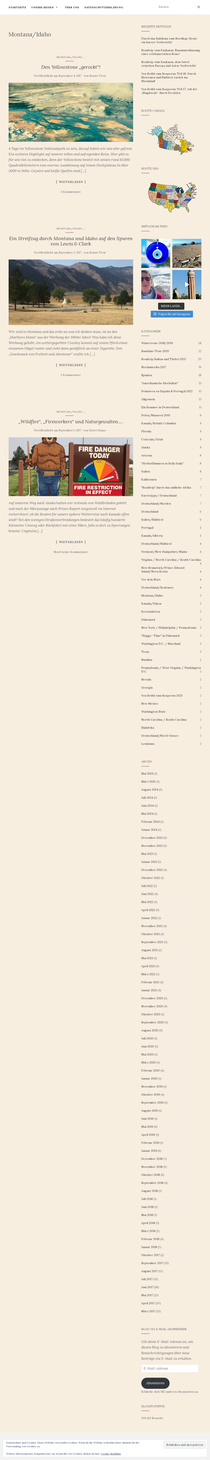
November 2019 (152, 1086)
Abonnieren (155, 1383)
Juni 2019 (147, 1118)
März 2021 (148, 974)
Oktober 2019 (150, 1094)
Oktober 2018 (150, 1175)
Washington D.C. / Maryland (160, 644)
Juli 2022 (147, 886)
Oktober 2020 (150, 1014)
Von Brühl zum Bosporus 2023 (162, 695)
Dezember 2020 (152, 998)
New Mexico (149, 703)
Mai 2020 (147, 1054)
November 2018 (152, 1167)
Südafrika (147, 727)
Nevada (146, 679)
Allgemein (148, 399)
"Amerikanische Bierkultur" (159, 383)
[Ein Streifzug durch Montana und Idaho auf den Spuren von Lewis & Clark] (71, 292)
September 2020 (152, 1022)
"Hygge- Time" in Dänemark (160, 636)
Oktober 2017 (150, 1255)
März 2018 (148, 1231)
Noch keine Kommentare (71, 552)
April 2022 (148, 910)
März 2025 (148, 781)
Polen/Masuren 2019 (155, 415)
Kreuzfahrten (150, 611)
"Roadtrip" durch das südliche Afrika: (166, 487)
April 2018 (148, 1223)
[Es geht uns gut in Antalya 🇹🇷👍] (186, 284)
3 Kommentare (71, 192)
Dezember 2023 (152, 838)
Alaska (145, 447)
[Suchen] (198, 7)
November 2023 (152, 846)
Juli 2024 (147, 797)
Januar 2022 (149, 918)
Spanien (146, 375)
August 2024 (149, 789)
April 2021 (148, 966)
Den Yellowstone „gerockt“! (70, 67)
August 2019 (149, 1110)
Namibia (146, 660)
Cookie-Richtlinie (111, 1453)
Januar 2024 (149, 830)
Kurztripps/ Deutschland (159, 495)
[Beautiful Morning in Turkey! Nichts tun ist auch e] (186, 253)
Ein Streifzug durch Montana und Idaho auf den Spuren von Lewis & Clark (71, 241)
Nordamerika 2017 (153, 367)
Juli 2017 (147, 1279)
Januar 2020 (149, 1078)
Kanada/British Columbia (158, 423)
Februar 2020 (150, 1070)
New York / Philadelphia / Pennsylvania (168, 627)
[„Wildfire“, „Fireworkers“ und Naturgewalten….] (71, 466)
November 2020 (152, 1006)
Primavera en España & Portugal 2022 (167, 391)
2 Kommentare (71, 375)
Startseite (17, 7)
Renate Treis (97, 76)
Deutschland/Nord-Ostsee (160, 736)
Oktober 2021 (150, 934)
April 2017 (148, 1303)
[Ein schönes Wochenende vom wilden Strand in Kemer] (155, 284)
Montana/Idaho (69, 57)
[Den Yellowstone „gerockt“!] (71, 112)
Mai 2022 (147, 902)
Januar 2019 (149, 1151)
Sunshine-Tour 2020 (155, 351)
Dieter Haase (97, 430)
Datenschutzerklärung (103, 7)
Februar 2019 (150, 1143)
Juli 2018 (147, 1199)
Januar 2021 (149, 990)
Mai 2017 (147, 1295)
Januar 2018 (149, 1247)
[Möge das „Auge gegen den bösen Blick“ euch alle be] (155, 253)
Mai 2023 (147, 854)
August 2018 (149, 1191)
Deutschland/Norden (156, 503)
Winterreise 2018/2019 (157, 343)
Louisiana (147, 744)
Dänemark (148, 619)
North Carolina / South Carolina (163, 719)
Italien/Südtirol (152, 519)
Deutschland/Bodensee (157, 587)
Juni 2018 (147, 1207)
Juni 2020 (147, 1046)
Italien (145, 471)
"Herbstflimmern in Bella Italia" (162, 463)
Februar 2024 (150, 822)
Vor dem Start (151, 579)
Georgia (147, 687)
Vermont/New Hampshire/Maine (164, 552)
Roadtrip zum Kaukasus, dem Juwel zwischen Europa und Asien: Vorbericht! (168, 63)
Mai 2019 (147, 1126)
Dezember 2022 (152, 870)
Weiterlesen (71, 182)
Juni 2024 (147, 805)
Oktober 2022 (150, 878)
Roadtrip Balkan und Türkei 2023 (163, 359)
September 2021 (152, 942)
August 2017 (149, 1271)
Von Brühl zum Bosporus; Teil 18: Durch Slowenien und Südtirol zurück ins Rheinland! (168, 77)
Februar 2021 (150, 982)
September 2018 (152, 1183)
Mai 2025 (147, 773)
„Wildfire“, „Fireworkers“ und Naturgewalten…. (70, 421)
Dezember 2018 (152, 1159)
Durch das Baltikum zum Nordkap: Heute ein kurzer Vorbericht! (169, 40)
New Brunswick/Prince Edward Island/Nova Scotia (162, 569)
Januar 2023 (149, 862)
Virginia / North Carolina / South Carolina (171, 560)
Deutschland (149, 511)
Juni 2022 (147, 894)
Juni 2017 (147, 1287)
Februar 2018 (150, 1239)
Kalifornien (148, 479)
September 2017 (152, 1263)
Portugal (147, 527)
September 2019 (152, 1102)
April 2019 (148, 1135)
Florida (146, 431)
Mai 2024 (147, 814)
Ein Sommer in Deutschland (160, 407)
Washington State (153, 711)
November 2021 (151, 926)
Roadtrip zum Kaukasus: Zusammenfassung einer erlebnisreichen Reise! (170, 52)
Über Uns (72, 7)
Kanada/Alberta (152, 535)
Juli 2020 (147, 1038)
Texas (145, 652)
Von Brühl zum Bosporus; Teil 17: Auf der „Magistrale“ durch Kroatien (169, 91)
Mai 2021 (147, 958)
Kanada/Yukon (151, 603)
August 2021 (149, 950)
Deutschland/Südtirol (156, 544)
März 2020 (148, 1062)
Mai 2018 (147, 1215)
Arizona (146, 455)
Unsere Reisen (42, 7)
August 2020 (149, 1030)
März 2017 (148, 1311)
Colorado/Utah (152, 439)
